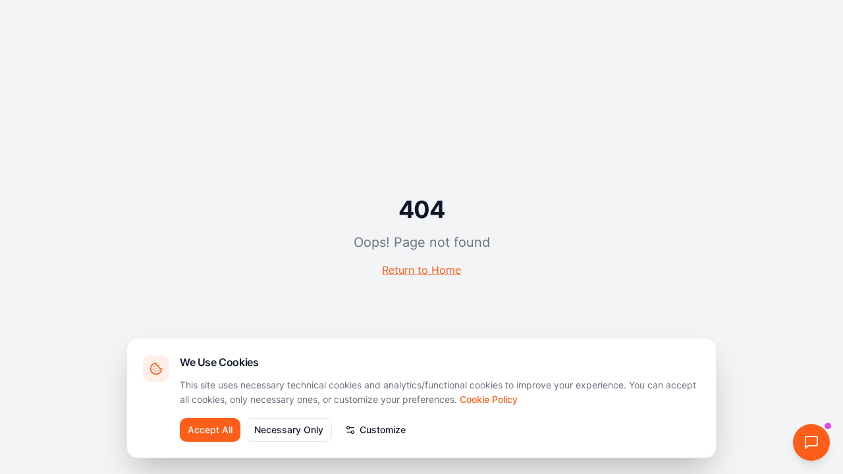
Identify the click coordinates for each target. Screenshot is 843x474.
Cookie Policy (489, 399)
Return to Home (421, 269)
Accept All (210, 429)
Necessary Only (288, 429)
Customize (383, 429)
